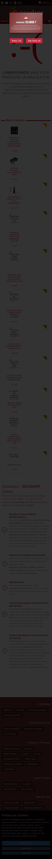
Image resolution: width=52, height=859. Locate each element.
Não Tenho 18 (34, 41)
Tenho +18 (16, 41)
